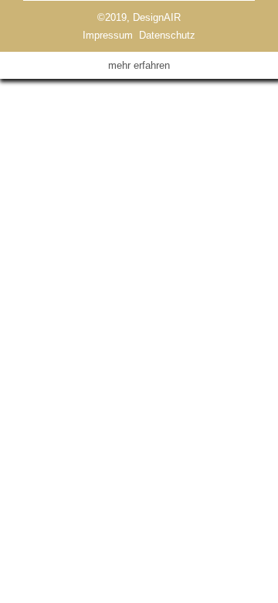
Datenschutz (167, 35)
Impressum (108, 35)
